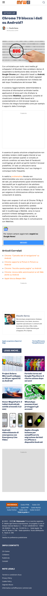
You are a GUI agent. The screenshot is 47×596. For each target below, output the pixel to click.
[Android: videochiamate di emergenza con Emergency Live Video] (12, 420)
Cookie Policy (7, 581)
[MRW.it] (23, 2)
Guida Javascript (12, 507)
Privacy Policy (7, 578)
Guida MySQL (36, 507)
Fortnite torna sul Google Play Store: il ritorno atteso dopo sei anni (34, 377)
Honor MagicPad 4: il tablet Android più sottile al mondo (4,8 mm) (12, 405)
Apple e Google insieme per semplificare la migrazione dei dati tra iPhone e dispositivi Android (34, 436)
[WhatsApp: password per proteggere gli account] (35, 391)
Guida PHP (25, 507)
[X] (4, 34)
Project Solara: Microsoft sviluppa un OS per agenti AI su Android (11, 377)
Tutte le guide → (23, 512)
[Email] (24, 34)
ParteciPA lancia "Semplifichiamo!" (38, 342)
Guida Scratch (35, 510)
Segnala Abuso (7, 585)
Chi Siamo (6, 551)
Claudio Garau (13, 28)
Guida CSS (36, 505)
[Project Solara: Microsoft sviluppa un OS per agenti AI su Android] (12, 363)
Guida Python (12, 510)
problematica (16, 176)
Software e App (9, 13)
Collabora (5, 555)
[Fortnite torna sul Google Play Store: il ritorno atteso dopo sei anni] (35, 363)
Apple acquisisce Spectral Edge (12, 342)
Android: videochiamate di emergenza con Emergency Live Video (10, 435)
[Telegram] (19, 34)
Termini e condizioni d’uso (11, 575)
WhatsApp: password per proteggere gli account (31, 405)
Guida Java (23, 510)
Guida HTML (25, 505)
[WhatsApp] (14, 34)
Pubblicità (6, 558)
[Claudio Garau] (4, 28)
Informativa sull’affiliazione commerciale (17, 588)
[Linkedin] (9, 34)
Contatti (5, 561)
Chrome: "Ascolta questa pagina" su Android (22, 268)
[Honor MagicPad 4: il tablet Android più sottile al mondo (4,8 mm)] (12, 391)
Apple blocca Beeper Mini (15, 278)
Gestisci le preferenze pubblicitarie (14, 537)
